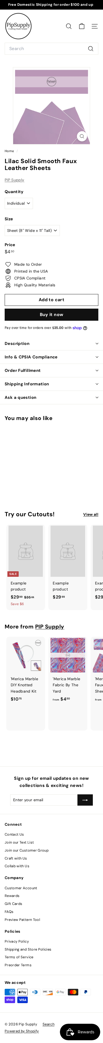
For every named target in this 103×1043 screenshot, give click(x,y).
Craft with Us (16, 858)
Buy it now (51, 314)
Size (9, 219)
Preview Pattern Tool (22, 919)
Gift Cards (14, 903)
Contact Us (14, 834)
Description (17, 343)
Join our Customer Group (27, 850)
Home (10, 151)
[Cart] (81, 26)
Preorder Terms (18, 965)
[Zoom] (82, 136)
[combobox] (51, 49)
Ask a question (20, 397)
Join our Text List (19, 842)
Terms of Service (19, 957)
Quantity (14, 191)
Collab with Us (17, 866)
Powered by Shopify (22, 1031)
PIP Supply (14, 179)
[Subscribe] (85, 799)
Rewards (12, 895)
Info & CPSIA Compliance (31, 357)
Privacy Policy (17, 941)
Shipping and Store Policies (28, 949)
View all (90, 514)
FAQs (9, 911)
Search (48, 1024)
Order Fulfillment (23, 370)
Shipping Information (27, 384)
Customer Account (21, 888)
